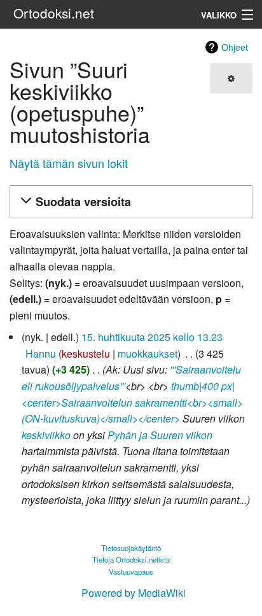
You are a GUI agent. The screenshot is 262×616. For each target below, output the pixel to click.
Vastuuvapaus (131, 571)
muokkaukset (147, 353)
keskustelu (86, 353)
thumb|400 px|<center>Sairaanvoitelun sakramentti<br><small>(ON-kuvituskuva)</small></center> (132, 402)
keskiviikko (46, 435)
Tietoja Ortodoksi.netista (131, 559)
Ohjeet (234, 47)
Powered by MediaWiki (133, 592)
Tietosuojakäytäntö (131, 548)
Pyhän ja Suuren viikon (159, 435)
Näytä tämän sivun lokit (69, 163)
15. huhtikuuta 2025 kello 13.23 (152, 337)
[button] (129, 202)
